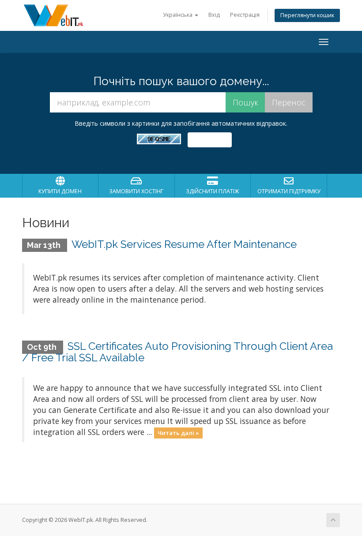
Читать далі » (178, 433)
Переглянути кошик (307, 15)
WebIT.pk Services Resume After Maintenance (184, 244)
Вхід (214, 15)
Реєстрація (245, 15)
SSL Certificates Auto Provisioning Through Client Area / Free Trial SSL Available (177, 352)
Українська (178, 15)
